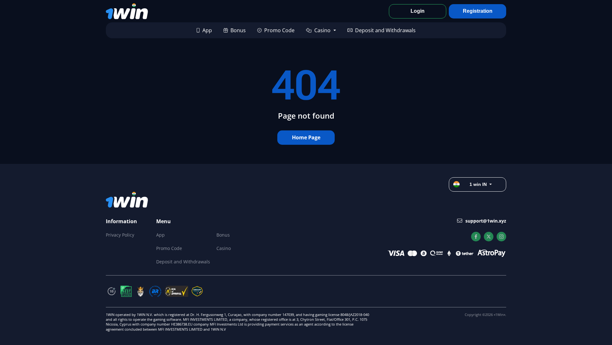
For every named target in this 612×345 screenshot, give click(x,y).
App (207, 30)
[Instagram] (501, 236)
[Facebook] (476, 236)
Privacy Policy (120, 235)
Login (418, 11)
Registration (477, 11)
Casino (322, 30)
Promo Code (279, 30)
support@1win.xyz (485, 221)
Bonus (238, 30)
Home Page (306, 137)
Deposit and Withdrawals (385, 30)
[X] (488, 236)
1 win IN (478, 184)
